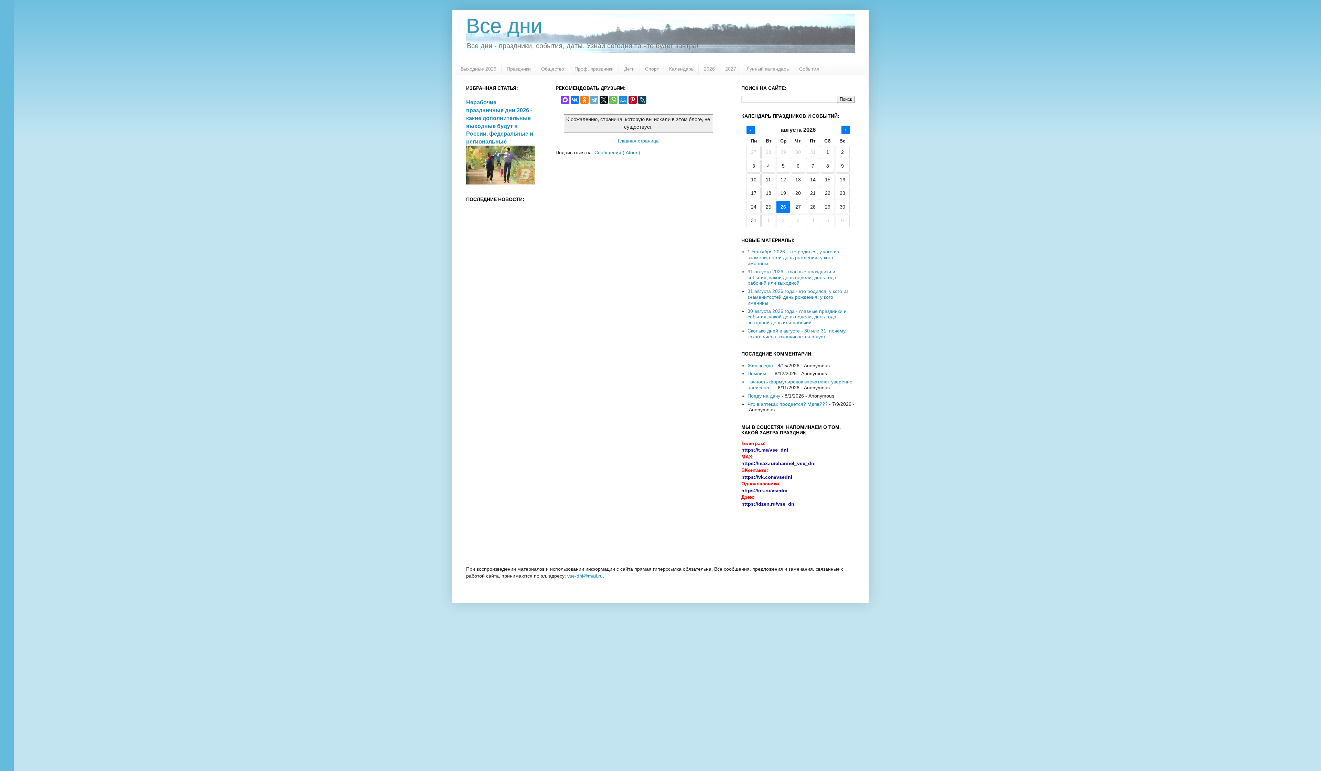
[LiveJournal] (642, 100)
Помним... (759, 373)
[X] (604, 100)
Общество (552, 69)
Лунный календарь (768, 69)
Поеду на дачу (764, 396)
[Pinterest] (633, 100)
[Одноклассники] (584, 100)
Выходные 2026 (478, 69)
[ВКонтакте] (575, 100)
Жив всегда (760, 365)
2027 (730, 69)
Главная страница (638, 141)
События (809, 69)
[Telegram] (594, 100)
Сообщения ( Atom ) (617, 152)
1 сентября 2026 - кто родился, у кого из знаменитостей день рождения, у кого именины (793, 257)
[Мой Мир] (623, 100)
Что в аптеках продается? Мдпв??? (788, 404)
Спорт (652, 69)
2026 (709, 69)
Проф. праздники (594, 69)
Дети (629, 69)
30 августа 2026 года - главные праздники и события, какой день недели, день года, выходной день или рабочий (797, 317)
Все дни (504, 26)
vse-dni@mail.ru (585, 576)
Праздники (519, 69)
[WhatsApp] (613, 100)
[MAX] (565, 100)
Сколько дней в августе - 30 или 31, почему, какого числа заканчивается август (797, 333)
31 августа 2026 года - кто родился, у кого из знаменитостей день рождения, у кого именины (798, 297)
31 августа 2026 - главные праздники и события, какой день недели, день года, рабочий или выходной (793, 277)
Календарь (681, 69)
